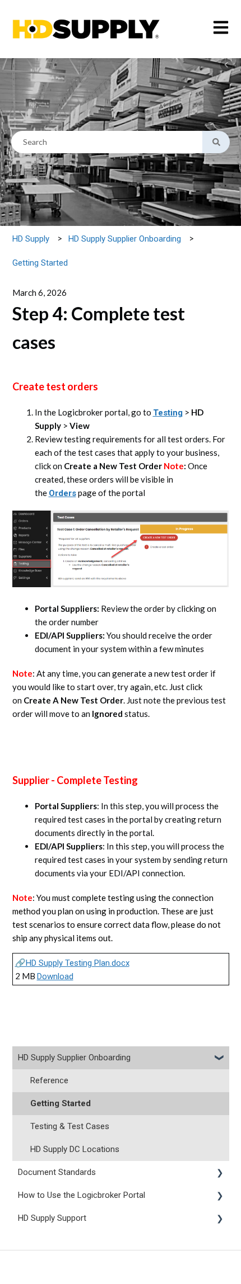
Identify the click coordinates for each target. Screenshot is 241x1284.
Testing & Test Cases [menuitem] (69, 1126)
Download (55, 976)
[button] (220, 1058)
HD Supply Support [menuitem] (52, 1218)
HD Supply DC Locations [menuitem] (74, 1149)
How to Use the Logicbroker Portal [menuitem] (81, 1195)
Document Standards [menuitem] (57, 1172)
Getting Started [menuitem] (60, 1103)
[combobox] (106, 142)
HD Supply (30, 239)
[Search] (216, 142)
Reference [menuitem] (49, 1080)
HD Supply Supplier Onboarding (124, 239)
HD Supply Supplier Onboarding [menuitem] (74, 1057)
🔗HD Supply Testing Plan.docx (72, 963)
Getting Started (40, 263)
